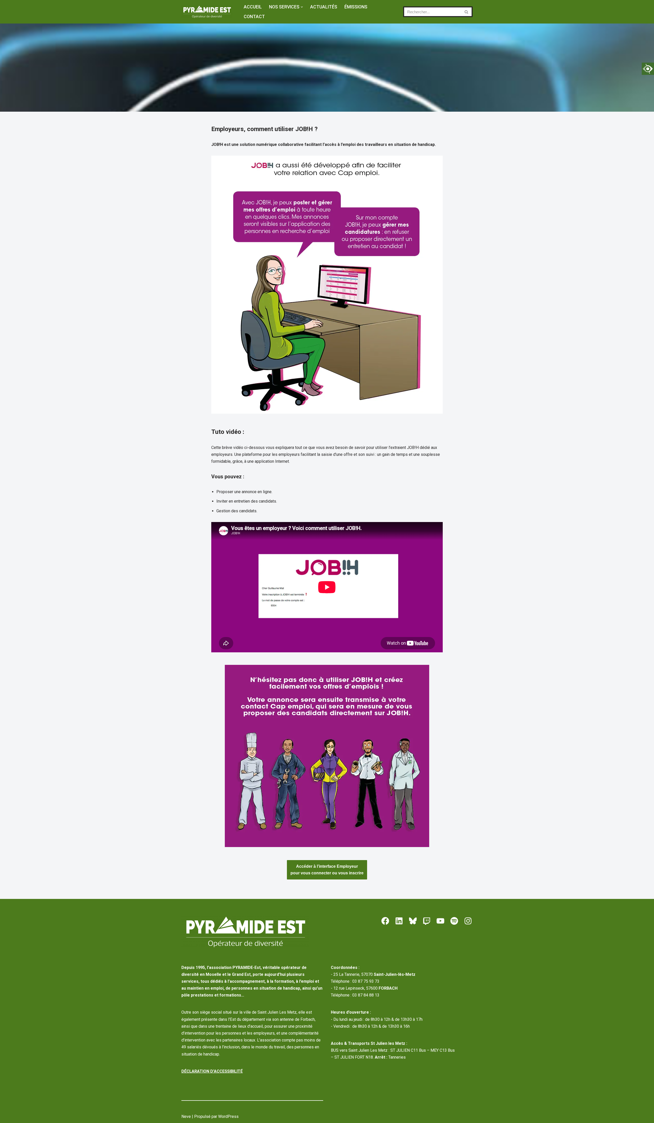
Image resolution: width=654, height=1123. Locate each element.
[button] (302, 7)
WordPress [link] (228, 1116)
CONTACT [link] (254, 16)
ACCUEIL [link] (253, 6)
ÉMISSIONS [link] (355, 6)
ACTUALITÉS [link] (323, 6)
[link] (648, 69)
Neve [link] (186, 1116)
